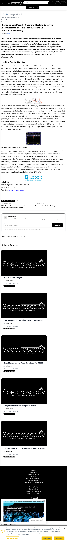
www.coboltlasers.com (16, 190)
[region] (33, 533)
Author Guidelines (34, 474)
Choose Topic (31, 7)
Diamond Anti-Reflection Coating (45, 206)
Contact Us (33, 476)
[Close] (64, 528)
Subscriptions (33, 489)
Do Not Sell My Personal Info (33, 483)
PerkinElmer (9, 280)
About (33, 470)
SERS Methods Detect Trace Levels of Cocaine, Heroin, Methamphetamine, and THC (15, 206)
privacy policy (36, 229)
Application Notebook (7, 16)
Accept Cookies (47, 538)
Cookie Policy (25, 535)
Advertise (33, 472)
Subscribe (57, 225)
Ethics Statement (33, 481)
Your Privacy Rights (33, 493)
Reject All (59, 538)
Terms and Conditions (33, 491)
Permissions (33, 485)
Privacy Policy (33, 487)
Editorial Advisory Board (33, 478)
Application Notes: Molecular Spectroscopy (14, 236)
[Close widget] (44, 501)
